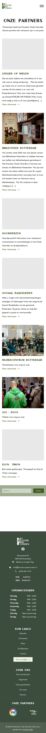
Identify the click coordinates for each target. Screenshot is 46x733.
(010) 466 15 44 (25, 571)
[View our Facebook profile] (23, 549)
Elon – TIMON (11, 464)
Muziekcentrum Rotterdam (22, 360)
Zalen (23, 643)
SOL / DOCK (10, 412)
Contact (23, 654)
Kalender (23, 633)
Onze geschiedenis (23, 685)
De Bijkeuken (23, 649)
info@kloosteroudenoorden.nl (25, 567)
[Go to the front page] (7, 6)
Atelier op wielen (15, 73)
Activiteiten (23, 638)
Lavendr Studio (28, 729)
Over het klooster (23, 674)
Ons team (23, 690)
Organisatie (23, 679)
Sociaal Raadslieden (17, 293)
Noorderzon (11, 233)
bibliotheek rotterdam (19, 148)
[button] (41, 6)
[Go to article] (23, 54)
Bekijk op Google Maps (25, 562)
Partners (23, 695)
